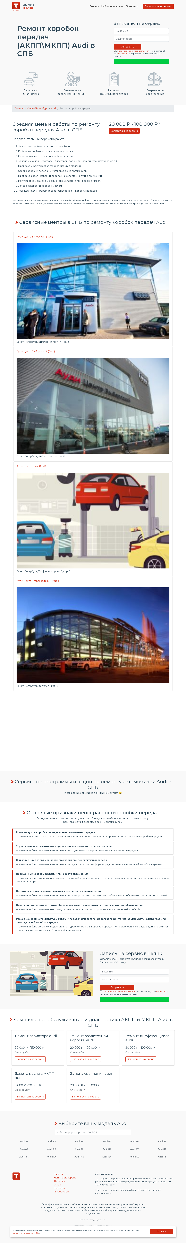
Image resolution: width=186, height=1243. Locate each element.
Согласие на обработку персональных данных (93, 1226)
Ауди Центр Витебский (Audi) (35, 236)
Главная (94, 6)
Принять (161, 1231)
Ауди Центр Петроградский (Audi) (38, 581)
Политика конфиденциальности (93, 1220)
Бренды (131, 6)
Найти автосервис (112, 6)
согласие (122, 54)
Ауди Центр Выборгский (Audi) (36, 351)
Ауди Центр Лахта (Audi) (31, 466)
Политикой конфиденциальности (133, 51)
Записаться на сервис (158, 6)
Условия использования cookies (26, 1233)
